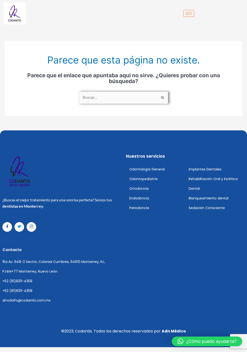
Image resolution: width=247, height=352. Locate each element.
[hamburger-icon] (188, 13)
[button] (207, 341)
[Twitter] (19, 227)
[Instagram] (31, 227)
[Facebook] (7, 227)
